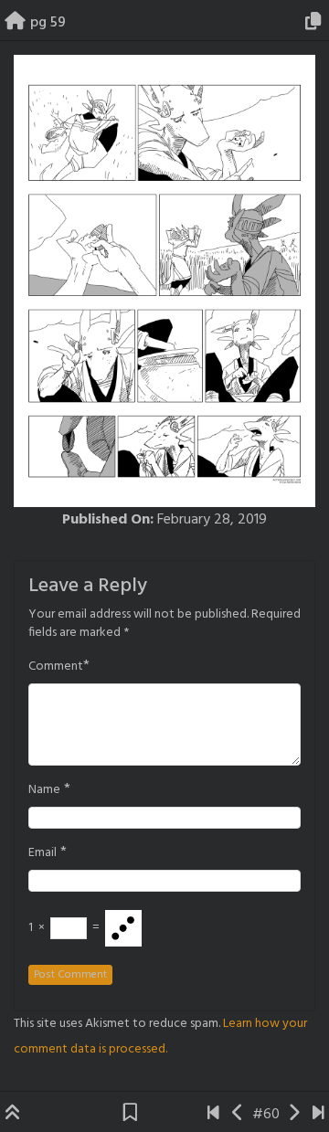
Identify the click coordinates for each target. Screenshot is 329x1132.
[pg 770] (318, 1115)
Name (44, 790)
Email (42, 853)
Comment (55, 667)
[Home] (15, 23)
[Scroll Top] (13, 1115)
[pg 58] (238, 1115)
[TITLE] (213, 1115)
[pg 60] (293, 1115)
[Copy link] (316, 23)
